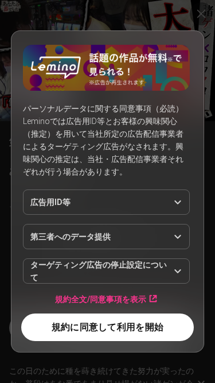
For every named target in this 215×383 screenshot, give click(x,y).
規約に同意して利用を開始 (107, 327)
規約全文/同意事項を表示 (100, 299)
